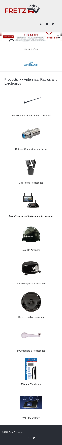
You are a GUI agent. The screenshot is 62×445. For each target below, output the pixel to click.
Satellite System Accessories (31, 283)
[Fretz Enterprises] (22, 10)
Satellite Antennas (31, 250)
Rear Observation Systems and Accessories (31, 216)
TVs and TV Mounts (31, 384)
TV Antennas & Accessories (31, 351)
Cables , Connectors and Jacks (31, 149)
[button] (40, 24)
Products (11, 79)
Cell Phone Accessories (31, 183)
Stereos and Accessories (31, 317)
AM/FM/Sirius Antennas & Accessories (31, 115)
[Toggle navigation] (53, 30)
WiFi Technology (31, 418)
